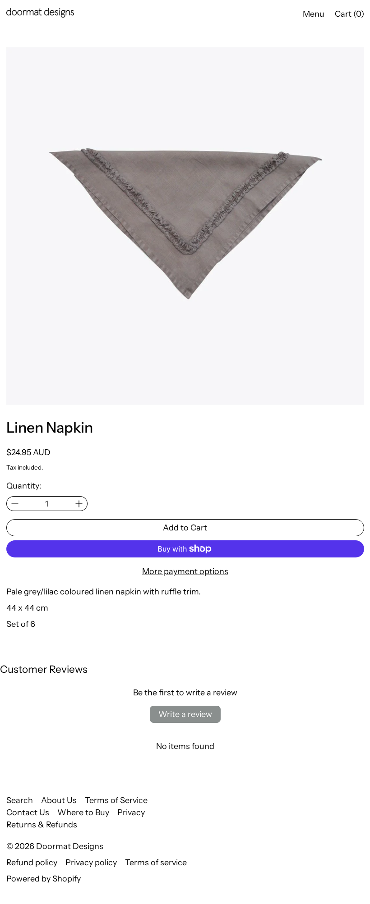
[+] (79, 503)
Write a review (185, 714)
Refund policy (31, 862)
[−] (14, 503)
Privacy (131, 812)
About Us (59, 800)
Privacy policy (91, 862)
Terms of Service (116, 800)
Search (19, 800)
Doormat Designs (69, 846)
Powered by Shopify (43, 879)
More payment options (185, 571)
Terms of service (156, 862)
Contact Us (27, 812)
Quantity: (24, 486)
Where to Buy (83, 812)
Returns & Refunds (41, 825)
